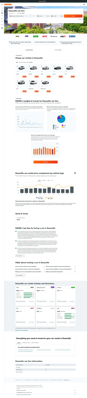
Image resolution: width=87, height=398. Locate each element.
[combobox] (12, 13)
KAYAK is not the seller (21, 390)
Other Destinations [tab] (35, 342)
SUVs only (81, 19)
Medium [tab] (44, 180)
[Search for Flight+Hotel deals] (2, 15)
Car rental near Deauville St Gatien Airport (62, 349)
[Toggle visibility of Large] (54, 128)
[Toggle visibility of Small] (54, 125)
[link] (45, 162)
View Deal (24, 76)
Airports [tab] (18, 342)
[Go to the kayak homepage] (8, 4)
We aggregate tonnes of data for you (24, 392)
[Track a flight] (2, 21)
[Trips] (2, 24)
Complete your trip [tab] (26, 342)
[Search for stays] (2, 10)
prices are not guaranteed (39, 386)
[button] (85, 1)
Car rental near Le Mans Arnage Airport (25, 351)
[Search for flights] (2, 8)
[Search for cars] (2, 13)
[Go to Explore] (2, 19)
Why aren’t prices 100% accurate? (24, 394)
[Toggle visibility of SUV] (63, 127)
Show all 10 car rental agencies (21, 330)
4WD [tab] (48, 180)
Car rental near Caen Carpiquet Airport (44, 349)
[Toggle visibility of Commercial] (56, 127)
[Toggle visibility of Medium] (64, 125)
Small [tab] (39, 180)
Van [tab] (52, 180)
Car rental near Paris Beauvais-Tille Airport (25, 349)
